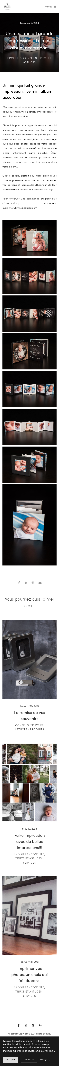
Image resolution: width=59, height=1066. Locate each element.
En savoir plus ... (47, 1051)
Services (29, 862)
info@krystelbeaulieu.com (23, 207)
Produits (14, 58)
